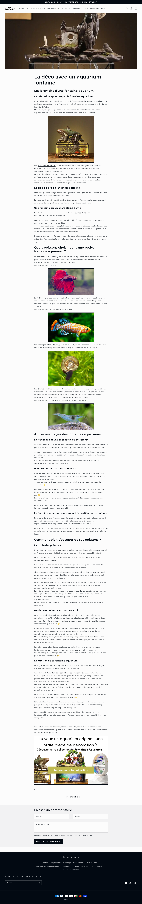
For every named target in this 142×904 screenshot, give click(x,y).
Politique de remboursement (47, 866)
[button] (35, 8)
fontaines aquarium (46, 166)
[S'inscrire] (39, 883)
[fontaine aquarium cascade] (71, 139)
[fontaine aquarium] (71, 760)
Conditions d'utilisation (70, 866)
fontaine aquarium (54, 730)
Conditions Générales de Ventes (85, 863)
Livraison (84, 866)
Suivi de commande (71, 870)
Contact (45, 863)
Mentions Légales (97, 866)
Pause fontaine (73, 900)
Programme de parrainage (61, 863)
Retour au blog (72, 797)
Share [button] (39, 789)
